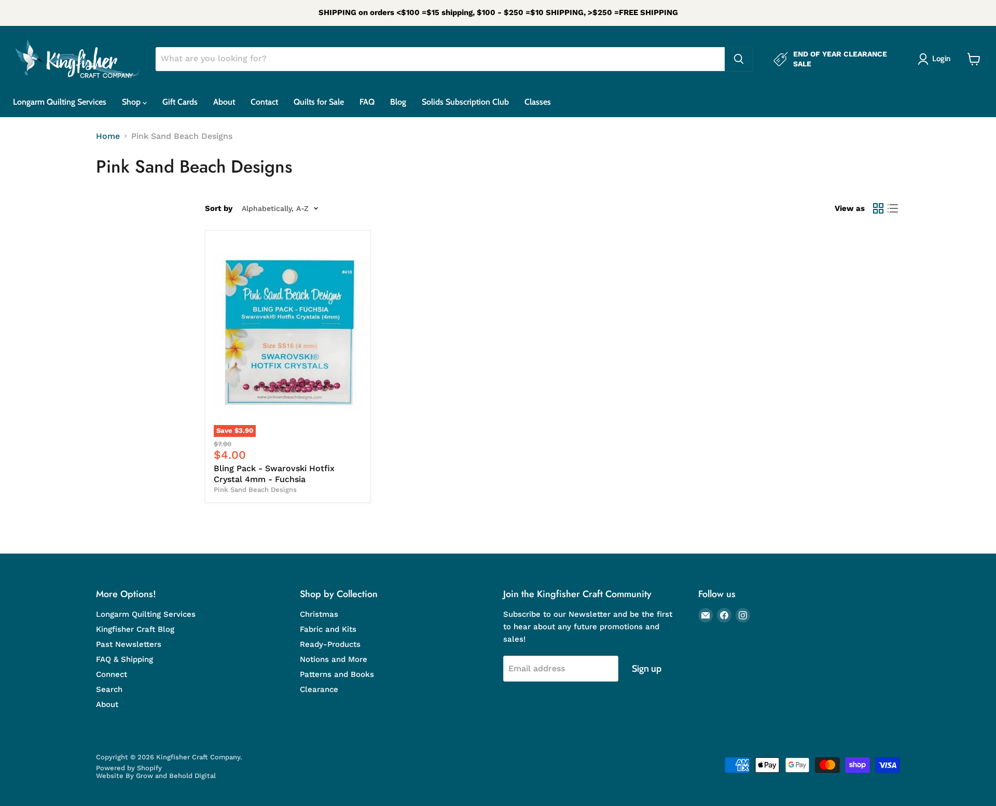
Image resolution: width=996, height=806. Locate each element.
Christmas (319, 614)
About (224, 102)
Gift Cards (180, 102)
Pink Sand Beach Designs (255, 489)
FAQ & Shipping (124, 659)
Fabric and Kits (328, 629)
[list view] (893, 208)
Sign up (646, 668)
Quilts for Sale (319, 102)
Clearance (319, 689)
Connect (111, 674)
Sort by (218, 208)
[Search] (739, 59)
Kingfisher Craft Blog (135, 629)
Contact (264, 102)
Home (108, 136)
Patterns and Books (337, 674)
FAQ (367, 102)
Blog (398, 102)
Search (109, 689)
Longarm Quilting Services (59, 102)
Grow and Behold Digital (176, 776)
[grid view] (878, 208)
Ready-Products (330, 644)
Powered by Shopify (129, 768)
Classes (537, 102)
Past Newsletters (128, 644)
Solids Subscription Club (465, 102)
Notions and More (333, 659)
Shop (132, 102)
